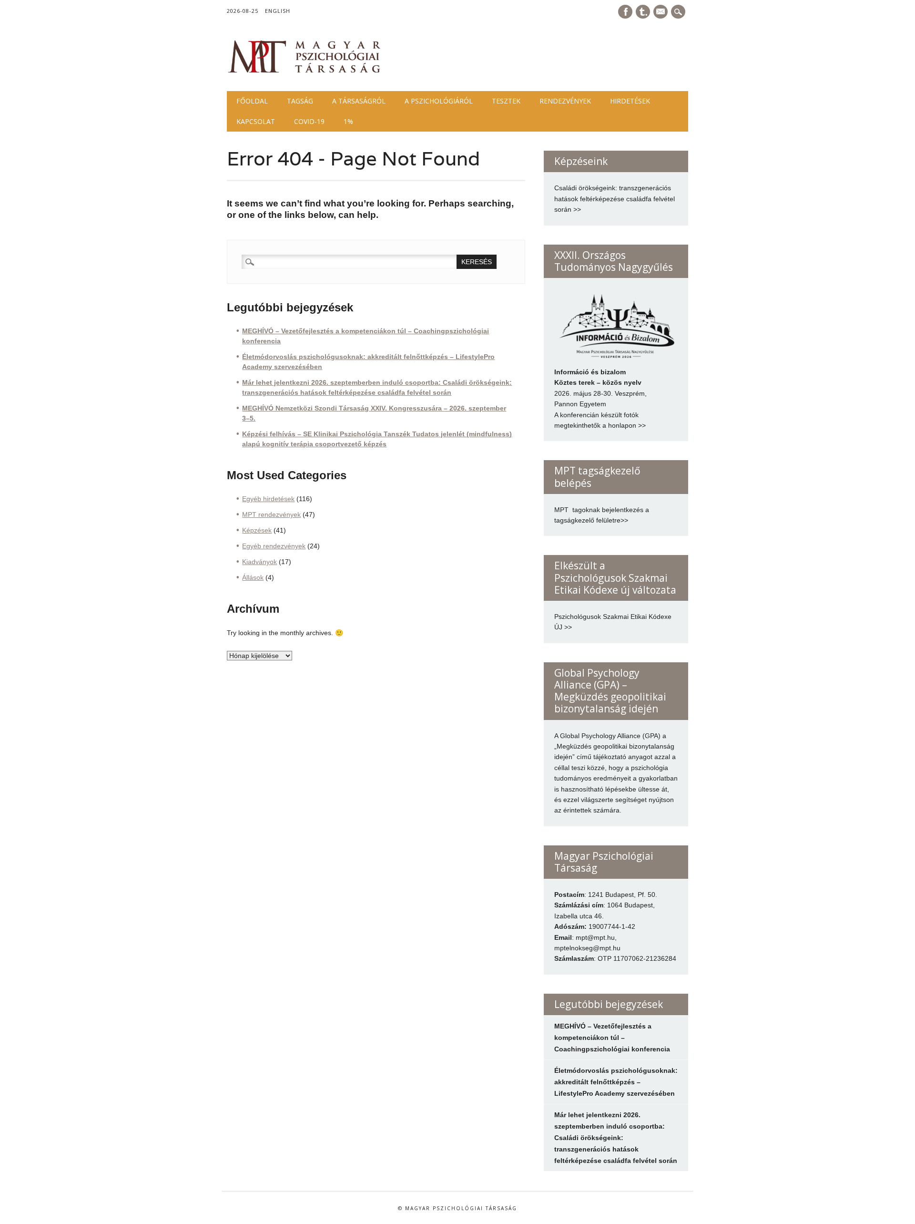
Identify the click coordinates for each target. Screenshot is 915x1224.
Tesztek (506, 100)
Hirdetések (630, 100)
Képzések (257, 530)
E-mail (661, 12)
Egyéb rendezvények (273, 546)
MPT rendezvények (271, 514)
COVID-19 (309, 121)
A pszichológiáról (439, 100)
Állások (253, 577)
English (277, 10)
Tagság (300, 100)
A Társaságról (359, 100)
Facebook (625, 12)
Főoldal (252, 100)
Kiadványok (259, 562)
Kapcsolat (255, 121)
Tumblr (643, 12)
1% (348, 121)
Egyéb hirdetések (268, 499)
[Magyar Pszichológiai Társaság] (304, 71)
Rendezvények (565, 100)
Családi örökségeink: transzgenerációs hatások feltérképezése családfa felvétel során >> (614, 198)
